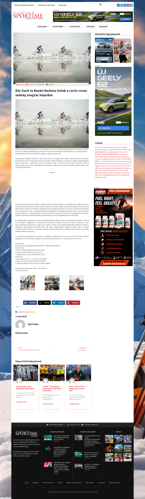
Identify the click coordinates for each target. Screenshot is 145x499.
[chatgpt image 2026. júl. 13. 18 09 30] (113, 227)
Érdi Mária (118, 175)
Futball (111, 154)
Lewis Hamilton (105, 161)
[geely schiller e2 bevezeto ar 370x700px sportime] (113, 101)
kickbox (109, 159)
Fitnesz (59, 483)
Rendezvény (112, 166)
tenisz (106, 170)
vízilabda (109, 175)
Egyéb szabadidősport (73, 483)
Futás (27, 483)
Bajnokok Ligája (109, 150)
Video (98, 173)
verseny (32, 312)
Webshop (103, 26)
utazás (124, 170)
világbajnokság (108, 173)
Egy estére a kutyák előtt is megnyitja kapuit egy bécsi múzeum (62, 437)
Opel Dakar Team (122, 163)
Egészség (90, 26)
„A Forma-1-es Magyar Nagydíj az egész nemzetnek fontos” (91, 466)
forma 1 (100, 154)
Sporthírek (58, 26)
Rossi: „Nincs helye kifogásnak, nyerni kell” (77, 388)
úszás (102, 177)
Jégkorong (119, 157)
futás (119, 154)
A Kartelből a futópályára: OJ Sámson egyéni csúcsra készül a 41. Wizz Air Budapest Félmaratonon (62, 451)
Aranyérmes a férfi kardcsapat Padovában (25, 387)
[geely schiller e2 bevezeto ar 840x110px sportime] (93, 17)
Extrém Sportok (48, 483)
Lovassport (101, 483)
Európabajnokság (113, 152)
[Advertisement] (52, 187)
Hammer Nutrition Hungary (24, 5)
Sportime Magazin (106, 168)
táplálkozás (116, 170)
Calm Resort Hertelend (46, 5)
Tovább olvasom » (21, 402)
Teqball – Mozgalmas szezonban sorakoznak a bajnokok (52, 388)
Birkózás (120, 150)
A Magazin (41, 26)
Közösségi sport (114, 483)
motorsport (110, 163)
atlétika (109, 147)
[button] (100, 4)
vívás (101, 175)
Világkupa (119, 173)
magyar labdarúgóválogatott (121, 161)
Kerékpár (51, 85)
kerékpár (26, 312)
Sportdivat (74, 26)
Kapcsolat (62, 5)
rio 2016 (122, 166)
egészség (100, 152)
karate (101, 159)
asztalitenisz (100, 147)
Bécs (128, 150)
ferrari (123, 152)
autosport (118, 147)
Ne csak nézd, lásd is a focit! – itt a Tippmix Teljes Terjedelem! (91, 454)
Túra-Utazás (89, 483)
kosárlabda (119, 159)
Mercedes (100, 163)
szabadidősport (120, 168)
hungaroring (108, 157)
